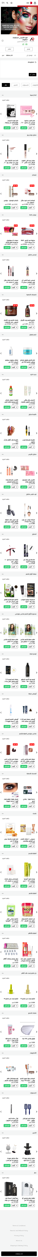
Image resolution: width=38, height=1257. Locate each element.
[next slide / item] (36, 20)
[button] (19, 41)
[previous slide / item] (1, 20)
